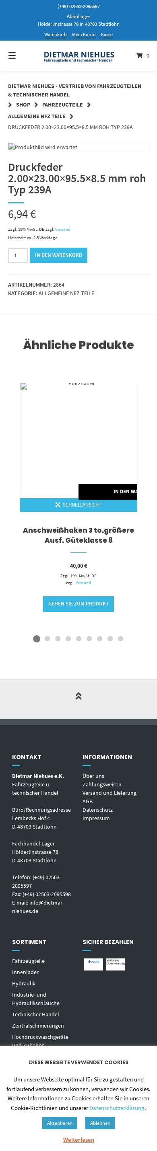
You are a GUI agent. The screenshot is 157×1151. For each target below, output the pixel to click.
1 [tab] (36, 638)
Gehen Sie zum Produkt (78, 604)
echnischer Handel (37, 1014)
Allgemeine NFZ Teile (37, 116)
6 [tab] (89, 638)
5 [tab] (78, 638)
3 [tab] (57, 638)
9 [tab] (120, 638)
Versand (62, 229)
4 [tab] (68, 638)
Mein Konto (84, 34)
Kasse (107, 34)
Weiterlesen (78, 1139)
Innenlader (25, 972)
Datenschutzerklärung (117, 1108)
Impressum (96, 818)
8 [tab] (110, 638)
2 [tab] (47, 638)
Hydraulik (23, 983)
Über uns (93, 776)
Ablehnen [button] (100, 1123)
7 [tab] (99, 638)
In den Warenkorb (58, 255)
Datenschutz (98, 809)
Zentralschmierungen (38, 1025)
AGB (88, 801)
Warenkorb (55, 34)
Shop (23, 104)
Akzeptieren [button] (59, 1123)
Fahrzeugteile (62, 104)
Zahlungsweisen (102, 784)
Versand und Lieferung (109, 792)
